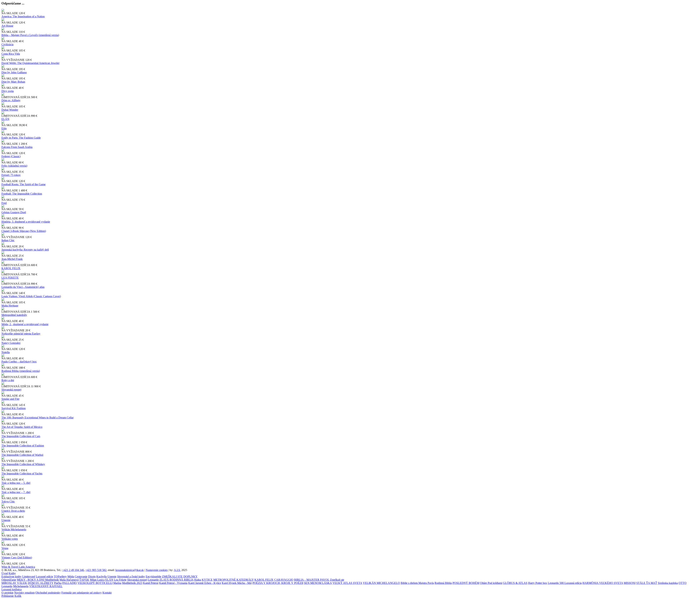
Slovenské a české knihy (131, 576)
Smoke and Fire (10, 398)
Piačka (58, 582)
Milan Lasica (97, 579)
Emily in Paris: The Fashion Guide (21, 137)
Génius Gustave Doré (13, 212)
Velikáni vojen (9, 538)
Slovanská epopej (137, 579)
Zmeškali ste (337, 579)
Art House (7, 25)
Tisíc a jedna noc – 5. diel (15, 482)
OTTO (682, 582)
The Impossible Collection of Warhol (22, 454)
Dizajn (92, 576)
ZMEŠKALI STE (172, 576)
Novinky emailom (24, 592)
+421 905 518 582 (95, 570)
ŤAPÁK (84, 579)
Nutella (5, 352)
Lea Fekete (120, 579)
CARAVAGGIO (283, 579)
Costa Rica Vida (10, 53)
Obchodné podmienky (48, 592)
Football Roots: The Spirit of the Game (23, 184)
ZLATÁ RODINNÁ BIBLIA (176, 579)
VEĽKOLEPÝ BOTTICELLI (95, 582)
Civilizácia (7, 44)
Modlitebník (52, 579)
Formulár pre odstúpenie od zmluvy (81, 592)
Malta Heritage (9, 305)
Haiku (197, 579)
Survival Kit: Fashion (13, 408)
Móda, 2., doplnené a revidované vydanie (24, 324)
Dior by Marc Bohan (13, 81)
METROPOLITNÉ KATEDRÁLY (233, 579)
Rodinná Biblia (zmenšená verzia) (20, 370)
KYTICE (207, 579)
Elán (4, 128)
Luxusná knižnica (11, 589)
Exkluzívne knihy (11, 576)
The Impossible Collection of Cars (20, 436)
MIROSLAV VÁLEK (14, 582)
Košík (18, 595)
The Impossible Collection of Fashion (22, 445)
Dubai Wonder (9, 109)
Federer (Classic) (11, 156)
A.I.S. (177, 570)
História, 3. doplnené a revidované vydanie (25, 221)
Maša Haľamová (69, 579)
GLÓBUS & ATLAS (515, 582)
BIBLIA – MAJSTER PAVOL (311, 579)
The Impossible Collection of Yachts (21, 473)
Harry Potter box (537, 582)
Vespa (4, 548)
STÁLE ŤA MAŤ (646, 582)
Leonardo (153, 579)
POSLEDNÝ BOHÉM (466, 582)
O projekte (7, 592)
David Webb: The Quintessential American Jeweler (30, 63)
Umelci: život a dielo (13, 510)
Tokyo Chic (8, 501)
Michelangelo (21, 586)
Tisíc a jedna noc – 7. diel (15, 492)
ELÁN (5, 119)
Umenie (5, 520)
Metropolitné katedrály (14, 314)
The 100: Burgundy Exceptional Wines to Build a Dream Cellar (37, 417)
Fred (4, 203)
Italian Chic (8, 240)
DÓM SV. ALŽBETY (40, 582)
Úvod (4, 573)
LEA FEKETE (10, 277)
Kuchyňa (101, 576)
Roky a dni (7, 380)
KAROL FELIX (10, 268)
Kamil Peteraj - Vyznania (173, 582)
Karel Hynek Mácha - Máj (237, 582)
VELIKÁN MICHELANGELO (381, 582)
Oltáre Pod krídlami (491, 582)
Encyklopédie (153, 576)
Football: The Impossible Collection (21, 193)
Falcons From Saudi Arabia (16, 147)
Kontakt (107, 592)
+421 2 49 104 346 (73, 570)
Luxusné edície (44, 576)
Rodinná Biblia (443, 582)
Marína (117, 582)
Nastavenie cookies (157, 570)
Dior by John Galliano (14, 72)
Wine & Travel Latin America (18, 566)
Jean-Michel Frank (12, 258)
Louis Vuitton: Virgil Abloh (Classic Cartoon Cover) (31, 296)
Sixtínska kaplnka (668, 582)
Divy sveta (7, 91)
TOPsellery (60, 576)
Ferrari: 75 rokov (11, 175)
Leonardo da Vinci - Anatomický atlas (22, 286)
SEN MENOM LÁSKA (318, 582)
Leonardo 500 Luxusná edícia (565, 582)
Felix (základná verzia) (14, 165)
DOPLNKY (190, 576)
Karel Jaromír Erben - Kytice (204, 582)
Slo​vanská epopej (11, 389)
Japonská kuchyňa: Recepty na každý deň (25, 249)
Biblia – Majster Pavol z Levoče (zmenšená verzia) (30, 35)
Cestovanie (81, 576)
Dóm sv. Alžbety (10, 100)
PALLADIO (69, 582)
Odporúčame (8, 579)
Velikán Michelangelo (13, 529)
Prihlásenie (7, 595)
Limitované (28, 576)
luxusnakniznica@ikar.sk (129, 570)
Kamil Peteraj (150, 582)
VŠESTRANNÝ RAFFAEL (45, 586)
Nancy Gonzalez (10, 342)
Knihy (12, 573)
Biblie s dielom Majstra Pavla (417, 582)
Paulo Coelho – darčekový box (19, 361)
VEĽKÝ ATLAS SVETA (347, 582)
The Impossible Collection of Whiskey (23, 464)
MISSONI (630, 582)
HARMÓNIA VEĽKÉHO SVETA (602, 582)
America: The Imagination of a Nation (23, 16)
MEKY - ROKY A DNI (30, 579)
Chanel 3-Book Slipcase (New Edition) (23, 230)
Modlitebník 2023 (132, 582)
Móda (70, 576)
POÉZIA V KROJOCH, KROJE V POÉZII (277, 582)
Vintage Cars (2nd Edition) (16, 557)
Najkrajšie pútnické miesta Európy (20, 333)
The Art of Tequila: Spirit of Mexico (21, 426)
